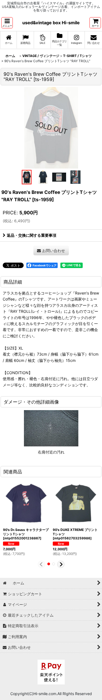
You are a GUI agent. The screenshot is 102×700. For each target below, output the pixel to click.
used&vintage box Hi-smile (51, 22)
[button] (7, 22)
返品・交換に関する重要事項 (31, 235)
